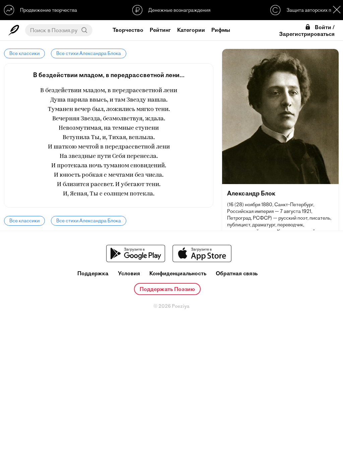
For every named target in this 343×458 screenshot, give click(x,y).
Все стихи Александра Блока (88, 53)
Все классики (24, 53)
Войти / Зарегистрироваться (307, 30)
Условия (129, 273)
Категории (191, 29)
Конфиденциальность (177, 273)
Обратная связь (237, 273)
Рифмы (220, 29)
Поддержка (93, 273)
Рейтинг (160, 29)
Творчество (128, 29)
